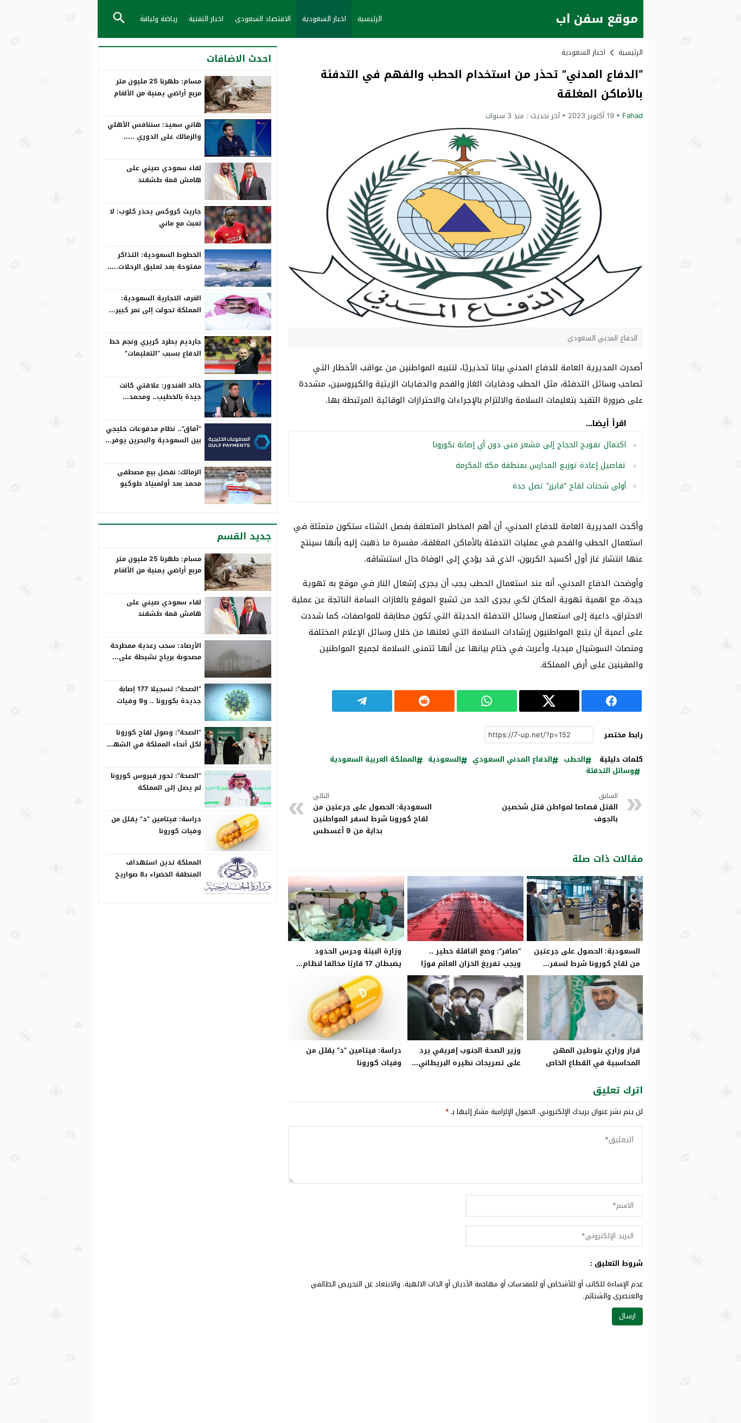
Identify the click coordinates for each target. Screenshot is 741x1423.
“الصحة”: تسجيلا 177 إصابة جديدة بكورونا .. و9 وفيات (159, 695)
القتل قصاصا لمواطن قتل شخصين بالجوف (560, 808)
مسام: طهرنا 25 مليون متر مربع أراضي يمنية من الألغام (157, 87)
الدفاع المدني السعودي (512, 759)
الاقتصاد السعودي (263, 18)
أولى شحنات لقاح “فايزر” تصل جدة (569, 486)
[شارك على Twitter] (549, 700)
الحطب (574, 759)
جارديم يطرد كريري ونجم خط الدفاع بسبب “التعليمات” (155, 347)
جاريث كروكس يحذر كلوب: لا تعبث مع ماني (155, 217)
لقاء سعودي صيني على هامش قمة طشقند (163, 174)
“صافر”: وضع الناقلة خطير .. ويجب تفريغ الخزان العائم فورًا (471, 957)
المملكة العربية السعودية (373, 759)
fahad (632, 116)
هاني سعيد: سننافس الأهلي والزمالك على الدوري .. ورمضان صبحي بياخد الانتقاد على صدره (154, 142)
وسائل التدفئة (610, 771)
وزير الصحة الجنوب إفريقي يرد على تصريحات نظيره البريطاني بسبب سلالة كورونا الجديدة (469, 1063)
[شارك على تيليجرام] (362, 700)
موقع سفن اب (597, 19)
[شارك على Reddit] (424, 700)
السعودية (444, 759)
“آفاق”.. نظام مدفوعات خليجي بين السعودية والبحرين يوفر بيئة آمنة (153, 440)
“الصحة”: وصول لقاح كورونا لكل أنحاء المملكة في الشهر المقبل (156, 744)
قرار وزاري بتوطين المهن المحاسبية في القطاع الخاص (593, 1057)
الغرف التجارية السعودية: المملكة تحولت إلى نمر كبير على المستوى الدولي (158, 309)
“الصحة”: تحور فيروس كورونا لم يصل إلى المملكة (156, 782)
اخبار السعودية (324, 18)
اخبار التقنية (206, 18)
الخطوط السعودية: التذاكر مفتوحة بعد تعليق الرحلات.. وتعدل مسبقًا (157, 266)
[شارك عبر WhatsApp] (486, 700)
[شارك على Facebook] (611, 700)
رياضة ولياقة (158, 18)
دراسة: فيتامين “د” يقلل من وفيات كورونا (353, 1057)
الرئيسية (369, 18)
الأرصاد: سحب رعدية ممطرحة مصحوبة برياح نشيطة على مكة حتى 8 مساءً (155, 657)
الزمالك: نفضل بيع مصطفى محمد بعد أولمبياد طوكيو (159, 478)
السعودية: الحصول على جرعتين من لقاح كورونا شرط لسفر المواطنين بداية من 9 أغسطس (372, 814)
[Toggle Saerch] (119, 19)
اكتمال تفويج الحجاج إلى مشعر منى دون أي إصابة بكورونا (529, 444)
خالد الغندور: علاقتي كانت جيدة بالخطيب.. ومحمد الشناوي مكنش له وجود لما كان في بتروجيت (157, 403)
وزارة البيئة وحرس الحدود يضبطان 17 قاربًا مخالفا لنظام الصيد (352, 963)
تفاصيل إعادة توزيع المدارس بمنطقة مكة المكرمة (541, 465)
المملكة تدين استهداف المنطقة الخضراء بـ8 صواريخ (158, 868)
